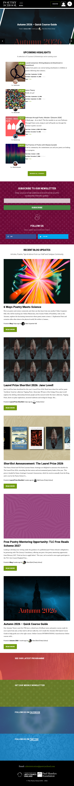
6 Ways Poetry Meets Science (22, 307)
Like (11, 236)
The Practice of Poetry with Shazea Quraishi (41, 145)
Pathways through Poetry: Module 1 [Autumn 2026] (43, 118)
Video (30, 79)
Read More (10, 329)
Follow (45, 236)
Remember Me (48, 28)
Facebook (35, 712)
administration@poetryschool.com (40, 766)
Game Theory (30, 90)
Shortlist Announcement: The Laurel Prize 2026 (33, 463)
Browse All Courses (37, 173)
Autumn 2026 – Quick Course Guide (26, 624)
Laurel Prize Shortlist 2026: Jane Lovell (28, 385)
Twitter (34, 739)
